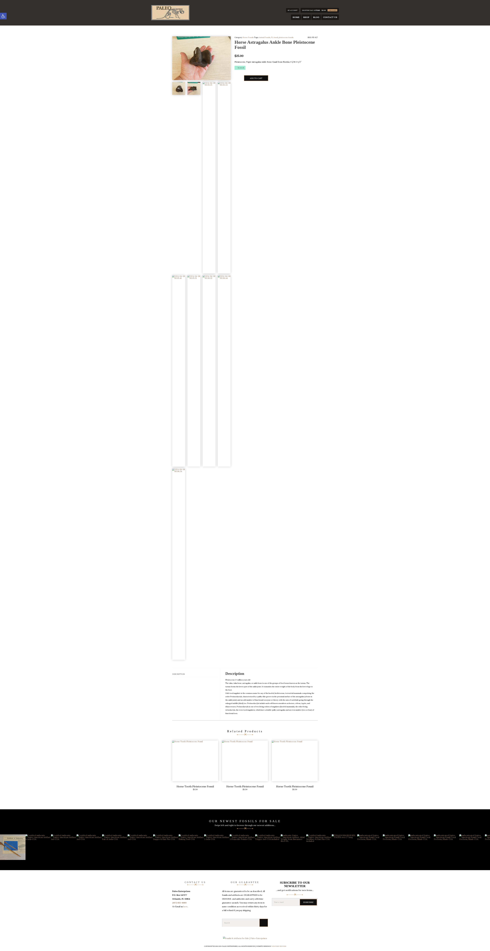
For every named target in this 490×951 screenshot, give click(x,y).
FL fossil (274, 37)
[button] (3, 16)
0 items (317, 10)
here (185, 906)
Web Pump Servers (278, 946)
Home (296, 17)
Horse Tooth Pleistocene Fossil (195, 786)
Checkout (332, 10)
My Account (292, 10)
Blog (316, 17)
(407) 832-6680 (179, 903)
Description (178, 674)
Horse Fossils (248, 37)
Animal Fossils (264, 37)
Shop (306, 17)
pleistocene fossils (286, 37)
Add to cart (256, 78)
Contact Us (330, 17)
